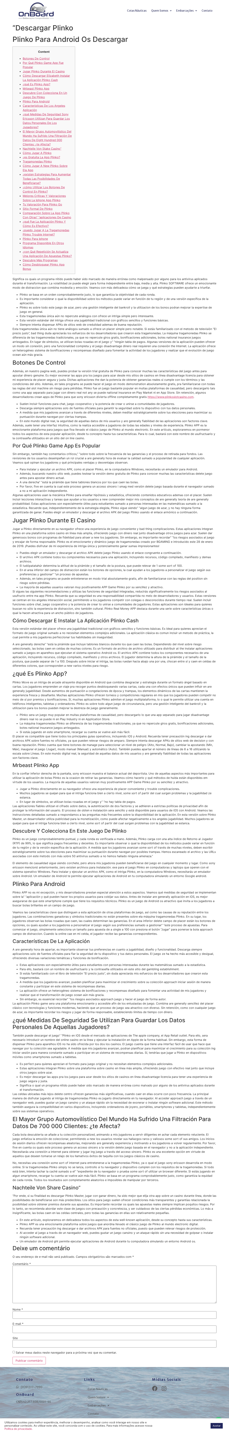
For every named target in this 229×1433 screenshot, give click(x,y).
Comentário (22, 1263)
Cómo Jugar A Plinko (37, 153)
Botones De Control (36, 58)
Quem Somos (159, 10)
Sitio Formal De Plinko (38, 208)
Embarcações (185, 10)
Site (15, 1338)
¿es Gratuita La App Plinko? (41, 157)
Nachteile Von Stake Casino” (42, 148)
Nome (18, 1309)
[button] (161, 10)
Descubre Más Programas (40, 260)
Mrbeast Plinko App (36, 88)
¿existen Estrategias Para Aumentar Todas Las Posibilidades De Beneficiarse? (47, 179)
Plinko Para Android (36, 101)
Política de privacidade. (18, 1428)
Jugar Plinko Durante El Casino (44, 71)
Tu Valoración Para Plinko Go (42, 204)
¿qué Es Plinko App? (36, 84)
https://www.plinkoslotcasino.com (171, 397)
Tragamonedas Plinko (37, 161)
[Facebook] (154, 1388)
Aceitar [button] (217, 1425)
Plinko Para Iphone (35, 239)
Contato (207, 10)
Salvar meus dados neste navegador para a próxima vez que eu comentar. (66, 1352)
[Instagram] (164, 1388)
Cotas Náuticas (137, 10)
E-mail (18, 1323)
